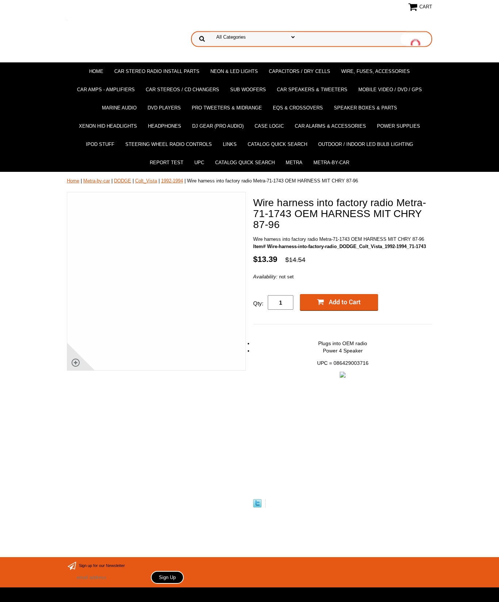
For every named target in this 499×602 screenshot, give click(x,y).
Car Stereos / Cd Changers (182, 89)
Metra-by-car (331, 162)
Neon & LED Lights (234, 71)
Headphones (164, 126)
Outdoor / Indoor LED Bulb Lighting (365, 144)
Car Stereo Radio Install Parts (156, 71)
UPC (199, 162)
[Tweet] (257, 506)
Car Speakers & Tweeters (312, 89)
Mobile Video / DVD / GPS (390, 89)
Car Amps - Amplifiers (106, 89)
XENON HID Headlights (108, 126)
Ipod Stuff (100, 144)
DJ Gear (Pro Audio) (218, 126)
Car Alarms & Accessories (330, 126)
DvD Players (164, 108)
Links (230, 144)
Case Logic (269, 126)
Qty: (258, 303)
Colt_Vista (146, 181)
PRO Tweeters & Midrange (227, 108)
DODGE (122, 181)
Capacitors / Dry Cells (299, 71)
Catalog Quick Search (277, 144)
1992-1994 (172, 181)
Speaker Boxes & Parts (365, 108)
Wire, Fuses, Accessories (375, 71)
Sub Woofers (248, 89)
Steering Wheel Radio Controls (168, 144)
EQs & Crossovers (298, 108)
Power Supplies (398, 126)
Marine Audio (119, 108)
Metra (294, 162)
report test (166, 162)
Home (96, 71)
